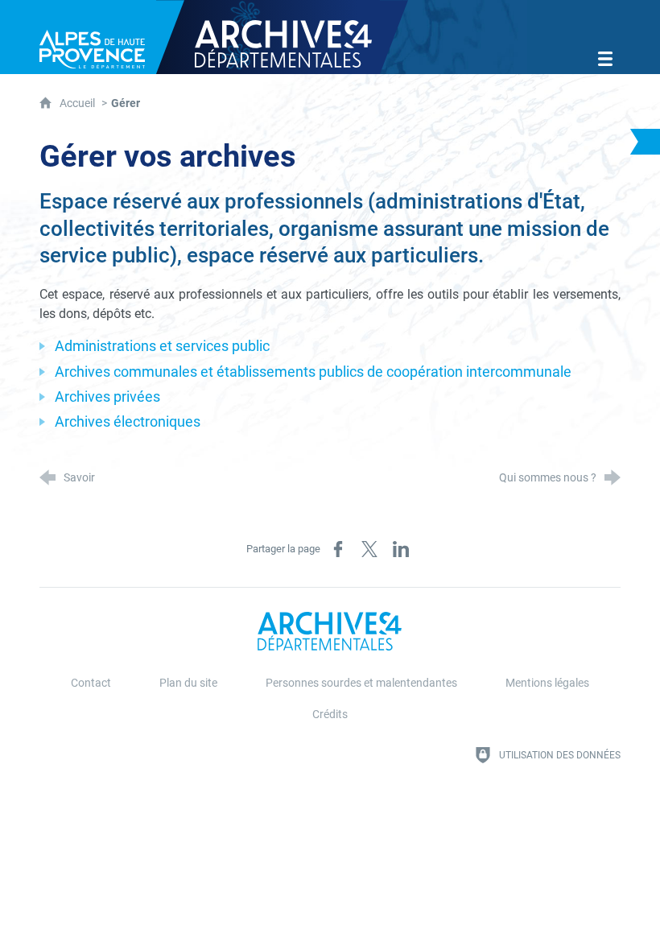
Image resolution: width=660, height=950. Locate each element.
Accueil (78, 103)
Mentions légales (547, 683)
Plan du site (188, 683)
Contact (91, 683)
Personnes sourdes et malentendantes (361, 683)
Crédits (330, 714)
